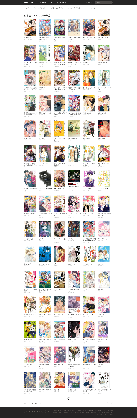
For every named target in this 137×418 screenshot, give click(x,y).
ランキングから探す (40, 8)
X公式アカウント (48, 411)
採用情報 (110, 410)
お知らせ (56, 410)
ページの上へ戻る (110, 403)
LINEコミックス (71, 410)
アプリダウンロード (33, 411)
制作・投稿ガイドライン (101, 410)
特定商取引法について (107, 412)
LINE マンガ (29, 2)
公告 (83, 412)
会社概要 (55, 412)
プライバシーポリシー (75, 412)
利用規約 (66, 412)
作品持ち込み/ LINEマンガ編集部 (85, 410)
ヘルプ (60, 412)
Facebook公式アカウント (44, 411)
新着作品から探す (57, 8)
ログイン (89, 2)
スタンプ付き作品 (74, 8)
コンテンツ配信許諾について (93, 412)
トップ (26, 8)
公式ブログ (63, 410)
